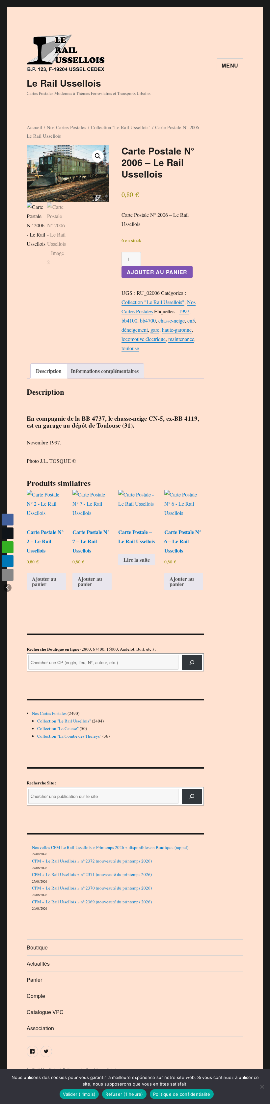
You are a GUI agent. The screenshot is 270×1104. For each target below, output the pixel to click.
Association (40, 1028)
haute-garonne (177, 329)
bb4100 (129, 320)
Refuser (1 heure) (124, 1094)
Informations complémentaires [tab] (105, 371)
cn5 (191, 320)
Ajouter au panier (157, 272)
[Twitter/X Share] (8, 533)
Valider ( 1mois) (79, 1094)
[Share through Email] (8, 575)
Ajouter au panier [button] (44, 581)
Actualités (38, 963)
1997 (184, 311)
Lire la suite (136, 559)
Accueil (34, 127)
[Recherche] (192, 662)
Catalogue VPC (45, 1012)
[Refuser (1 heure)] (261, 1086)
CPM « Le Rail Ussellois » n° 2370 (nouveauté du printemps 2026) (92, 888)
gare (154, 329)
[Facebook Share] (8, 519)
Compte (36, 996)
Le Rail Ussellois (64, 83)
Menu (230, 65)
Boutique (37, 947)
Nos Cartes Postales (66, 127)
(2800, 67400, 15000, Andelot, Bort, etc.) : (91, 649)
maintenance (181, 338)
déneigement (135, 329)
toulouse (130, 348)
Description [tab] (49, 371)
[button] (98, 156)
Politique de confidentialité (181, 1094)
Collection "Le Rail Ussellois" (120, 127)
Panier (34, 979)
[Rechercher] (192, 796)
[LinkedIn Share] (8, 561)
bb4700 (148, 320)
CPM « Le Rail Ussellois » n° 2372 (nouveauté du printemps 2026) (92, 861)
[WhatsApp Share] (8, 547)
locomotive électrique (144, 338)
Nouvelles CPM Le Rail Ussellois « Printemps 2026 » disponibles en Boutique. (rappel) (110, 847)
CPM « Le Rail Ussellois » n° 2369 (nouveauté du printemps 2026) (92, 902)
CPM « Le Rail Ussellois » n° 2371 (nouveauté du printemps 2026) (92, 874)
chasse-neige (171, 320)
